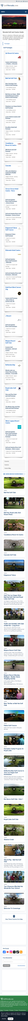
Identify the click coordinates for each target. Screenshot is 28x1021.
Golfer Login (19, 1)
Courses (6, 461)
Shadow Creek (9, 839)
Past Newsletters (21, 965)
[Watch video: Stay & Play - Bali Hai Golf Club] (14, 850)
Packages (7, 43)
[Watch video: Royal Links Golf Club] (14, 809)
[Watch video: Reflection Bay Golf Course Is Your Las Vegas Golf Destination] (14, 761)
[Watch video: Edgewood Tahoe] (14, 565)
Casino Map (7, 468)
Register (26, 1)
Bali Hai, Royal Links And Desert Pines (12, 513)
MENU (3, 12)
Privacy (12, 1010)
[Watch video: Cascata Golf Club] (14, 545)
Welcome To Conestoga (12, 908)
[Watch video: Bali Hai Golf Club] (14, 483)
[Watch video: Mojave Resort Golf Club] (14, 640)
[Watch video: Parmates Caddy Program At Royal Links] (14, 739)
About (1, 1010)
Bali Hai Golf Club (10, 492)
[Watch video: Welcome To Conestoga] (14, 899)
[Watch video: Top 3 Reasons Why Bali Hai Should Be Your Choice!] (14, 877)
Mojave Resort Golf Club (12, 650)
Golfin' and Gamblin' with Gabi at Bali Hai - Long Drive (14, 624)
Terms (16, 1010)
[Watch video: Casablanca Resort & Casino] (14, 525)
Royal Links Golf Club (11, 819)
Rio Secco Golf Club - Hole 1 (13, 799)
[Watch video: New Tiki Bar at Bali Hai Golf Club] (14, 694)
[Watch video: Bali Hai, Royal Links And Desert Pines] (14, 503)
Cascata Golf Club (10, 555)
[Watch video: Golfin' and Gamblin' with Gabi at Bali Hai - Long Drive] (14, 614)
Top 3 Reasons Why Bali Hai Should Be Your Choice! (13, 887)
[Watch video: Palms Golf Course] (14, 716)
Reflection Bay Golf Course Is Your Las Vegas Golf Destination (14, 772)
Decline (4, 1018)
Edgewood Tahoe (10, 575)
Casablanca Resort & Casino (13, 535)
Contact (6, 1010)
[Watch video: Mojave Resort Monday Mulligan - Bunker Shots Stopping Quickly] (14, 665)
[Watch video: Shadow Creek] (14, 830)
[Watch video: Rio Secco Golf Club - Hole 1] (14, 789)
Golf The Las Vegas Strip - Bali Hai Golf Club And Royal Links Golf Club (13, 597)
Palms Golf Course (10, 725)
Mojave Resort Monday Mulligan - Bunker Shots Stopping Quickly (12, 677)
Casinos (6, 464)
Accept (10, 1018)
